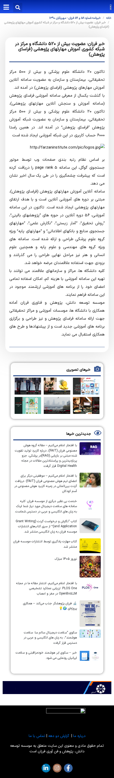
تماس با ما (37, 736)
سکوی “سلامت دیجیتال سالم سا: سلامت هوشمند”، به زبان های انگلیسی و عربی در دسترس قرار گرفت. (50, 637)
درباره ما (79, 736)
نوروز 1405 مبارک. (65, 559)
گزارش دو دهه (58, 736)
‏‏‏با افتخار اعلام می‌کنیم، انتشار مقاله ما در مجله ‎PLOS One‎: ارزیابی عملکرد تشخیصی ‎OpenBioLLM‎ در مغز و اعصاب (46, 588)
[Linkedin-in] (46, 768)
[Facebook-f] (68, 768)
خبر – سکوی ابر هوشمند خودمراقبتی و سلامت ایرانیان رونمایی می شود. (46, 655)
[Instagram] (57, 768)
